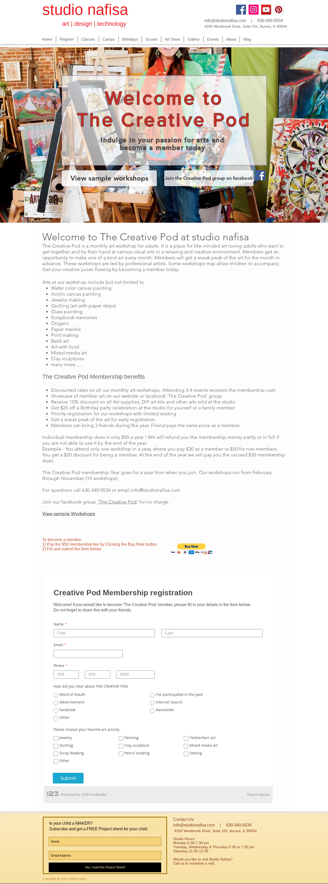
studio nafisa (85, 9)
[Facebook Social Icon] (260, 175)
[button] (191, 549)
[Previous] (23, 135)
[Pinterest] (279, 10)
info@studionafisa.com (225, 20)
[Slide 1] (164, 212)
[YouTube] (266, 10)
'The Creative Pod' (117, 502)
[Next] (305, 135)
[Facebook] (241, 10)
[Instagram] (254, 10)
